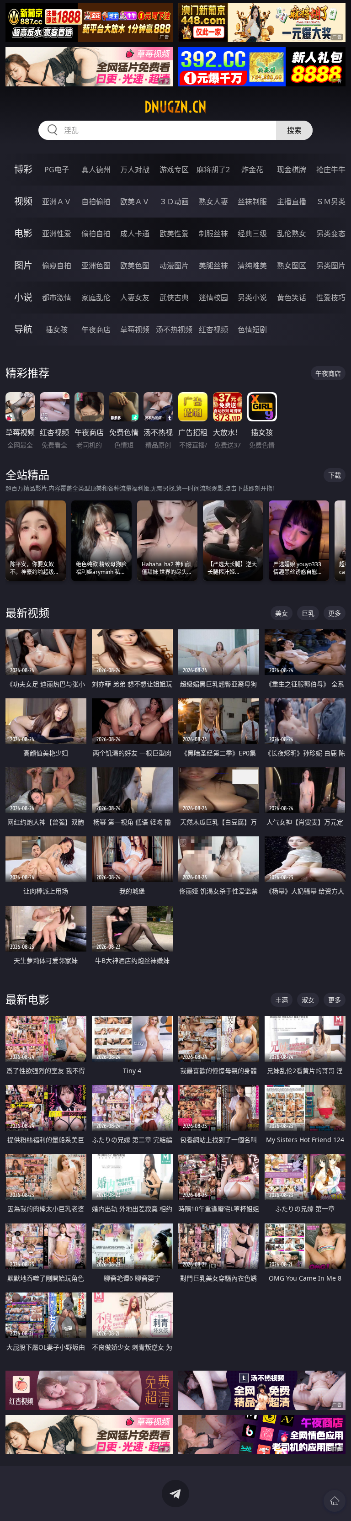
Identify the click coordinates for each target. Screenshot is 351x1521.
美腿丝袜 (213, 266)
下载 (334, 475)
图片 (23, 265)
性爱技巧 (331, 297)
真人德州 (96, 170)
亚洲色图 (96, 266)
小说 (23, 297)
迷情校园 (213, 297)
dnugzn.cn (175, 107)
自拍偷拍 (96, 202)
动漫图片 (174, 266)
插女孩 (57, 329)
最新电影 (27, 999)
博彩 (23, 169)
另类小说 (252, 297)
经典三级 (252, 234)
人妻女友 (134, 297)
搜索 (294, 130)
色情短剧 (252, 329)
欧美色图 (134, 266)
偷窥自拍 (56, 266)
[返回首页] (335, 1501)
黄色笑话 (291, 297)
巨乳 (308, 613)
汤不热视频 (174, 329)
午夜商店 (96, 329)
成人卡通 (134, 234)
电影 (23, 233)
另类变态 (331, 234)
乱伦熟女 (291, 234)
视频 (23, 201)
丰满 (281, 999)
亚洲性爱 (56, 234)
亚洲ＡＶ (56, 202)
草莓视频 (134, 329)
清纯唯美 (252, 266)
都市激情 (56, 297)
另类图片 (331, 266)
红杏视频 (213, 329)
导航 (23, 329)
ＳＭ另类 (331, 202)
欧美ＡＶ (134, 202)
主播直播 (291, 202)
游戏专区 (174, 170)
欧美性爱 (174, 234)
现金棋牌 (291, 170)
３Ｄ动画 (174, 202)
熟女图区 (291, 266)
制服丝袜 (213, 234)
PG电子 (56, 170)
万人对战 (134, 170)
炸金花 (252, 170)
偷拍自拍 (96, 234)
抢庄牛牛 (331, 170)
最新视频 (27, 612)
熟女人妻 (213, 202)
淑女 (308, 999)
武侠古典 (174, 297)
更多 (334, 613)
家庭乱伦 (96, 297)
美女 (281, 613)
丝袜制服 (252, 202)
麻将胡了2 (213, 170)
